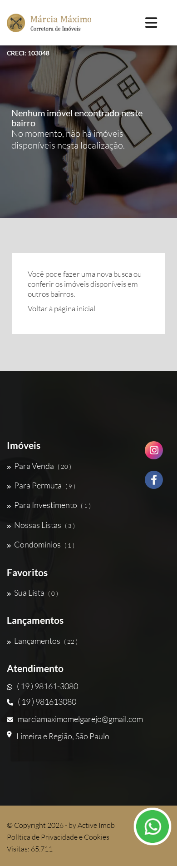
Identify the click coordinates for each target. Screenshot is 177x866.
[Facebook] (154, 483)
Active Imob (96, 825)
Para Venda (42, 466)
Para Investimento (52, 505)
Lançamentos (46, 641)
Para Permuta (44, 485)
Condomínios (44, 544)
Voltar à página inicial (61, 308)
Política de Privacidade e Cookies (58, 836)
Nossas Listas (44, 525)
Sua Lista (36, 592)
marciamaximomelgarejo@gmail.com (80, 719)
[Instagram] (154, 453)
